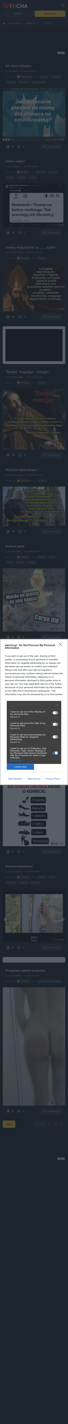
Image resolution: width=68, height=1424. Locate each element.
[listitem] (34, 705)
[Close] (61, 645)
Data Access (34, 778)
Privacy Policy (53, 778)
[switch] (55, 712)
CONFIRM (20, 767)
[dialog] (34, 712)
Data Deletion (15, 778)
